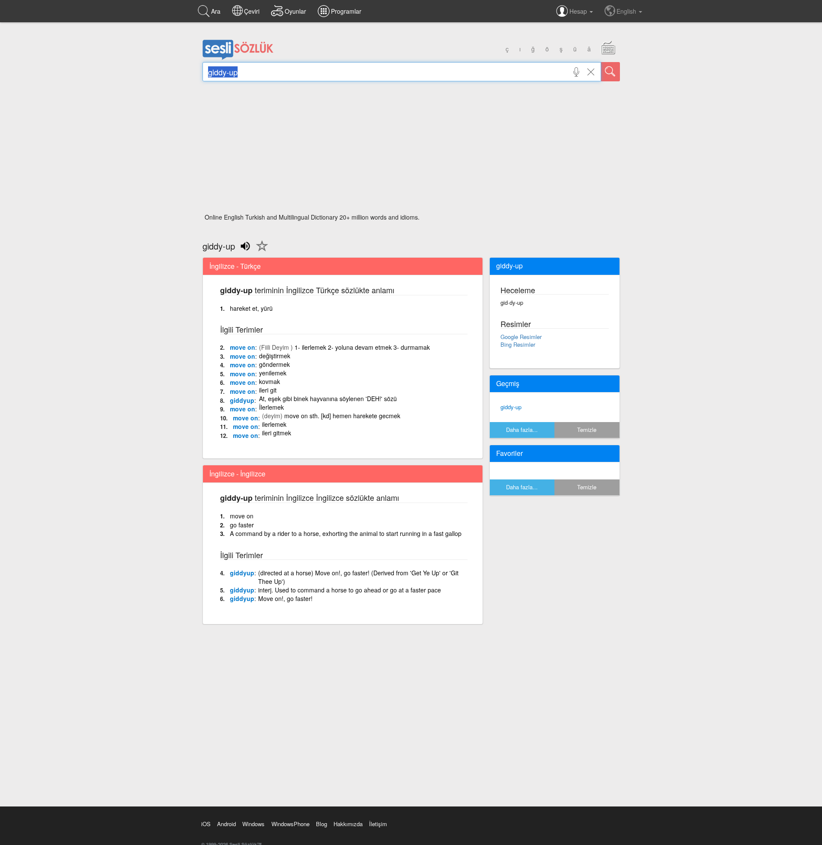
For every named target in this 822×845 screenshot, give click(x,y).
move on (242, 347)
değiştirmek (274, 355)
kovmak (269, 381)
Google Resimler (521, 337)
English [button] (627, 11)
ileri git (268, 390)
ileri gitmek (276, 432)
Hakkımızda (348, 824)
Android (226, 824)
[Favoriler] (259, 251)
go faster (242, 525)
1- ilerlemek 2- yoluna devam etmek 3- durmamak (362, 347)
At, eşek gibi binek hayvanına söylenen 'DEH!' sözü (328, 398)
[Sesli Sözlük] (238, 58)
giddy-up (510, 407)
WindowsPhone (290, 824)
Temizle (586, 429)
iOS (206, 824)
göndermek (274, 364)
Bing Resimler (517, 344)
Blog (321, 824)
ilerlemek (274, 424)
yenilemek (272, 373)
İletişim (378, 824)
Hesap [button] (579, 11)
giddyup (242, 400)
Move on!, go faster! (285, 598)
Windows (253, 824)
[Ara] (610, 71)
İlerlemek (271, 407)
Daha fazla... (522, 429)
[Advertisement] (411, 150)
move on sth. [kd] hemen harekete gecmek (342, 415)
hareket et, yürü (251, 308)
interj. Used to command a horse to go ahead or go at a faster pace (349, 590)
